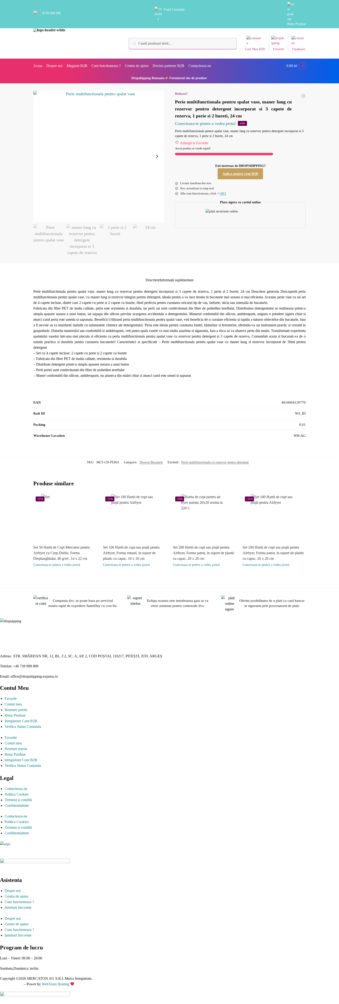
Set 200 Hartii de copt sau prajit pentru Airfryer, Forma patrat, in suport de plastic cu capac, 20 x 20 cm (203, 552)
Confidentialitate (17, 805)
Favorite (278, 49)
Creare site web (11, 984)
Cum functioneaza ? (19, 902)
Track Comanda (174, 9)
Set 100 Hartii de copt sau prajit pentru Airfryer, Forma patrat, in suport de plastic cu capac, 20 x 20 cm (273, 552)
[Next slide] (157, 156)
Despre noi (13, 891)
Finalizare (298, 49)
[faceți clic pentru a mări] (98, 156)
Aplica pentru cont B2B (240, 174)
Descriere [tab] (153, 280)
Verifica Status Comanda (23, 727)
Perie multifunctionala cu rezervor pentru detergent (215, 462)
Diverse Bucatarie (151, 462)
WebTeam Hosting (56, 984)
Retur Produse (296, 24)
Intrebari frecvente (18, 907)
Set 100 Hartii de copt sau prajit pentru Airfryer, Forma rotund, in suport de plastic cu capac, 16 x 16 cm (131, 552)
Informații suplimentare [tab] (177, 280)
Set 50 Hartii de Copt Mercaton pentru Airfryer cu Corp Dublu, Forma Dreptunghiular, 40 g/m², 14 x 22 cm (61, 552)
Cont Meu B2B (255, 49)
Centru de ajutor (16, 896)
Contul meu (13, 704)
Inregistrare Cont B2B (21, 721)
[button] (296, 66)
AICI (223, 193)
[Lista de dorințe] (92, 501)
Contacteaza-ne (16, 789)
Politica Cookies (17, 794)
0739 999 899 (51, 13)
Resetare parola (16, 710)
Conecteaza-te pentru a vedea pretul (205, 123)
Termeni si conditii (18, 800)
